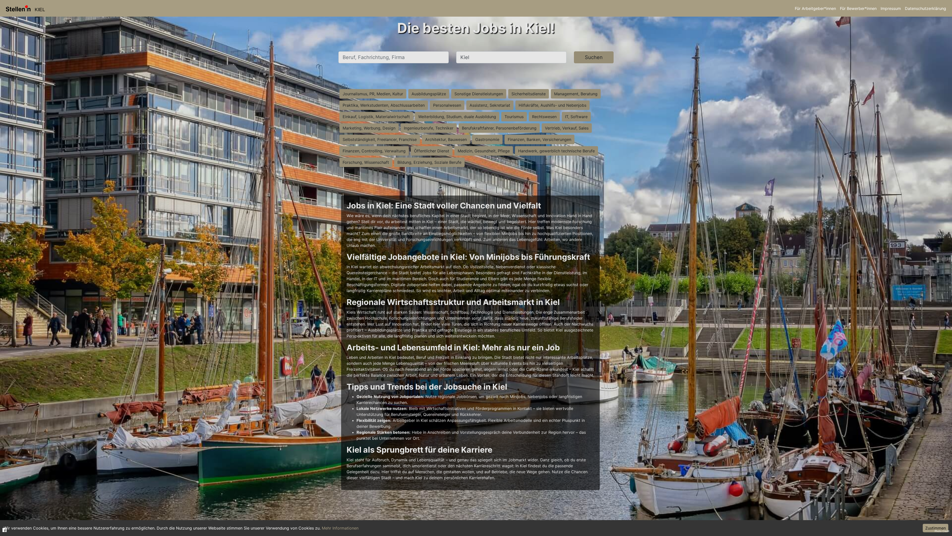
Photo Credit (942, 531)
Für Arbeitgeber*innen (815, 8)
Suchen (594, 57)
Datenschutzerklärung (925, 8)
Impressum (891, 8)
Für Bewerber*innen (858, 8)
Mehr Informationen (340, 528)
